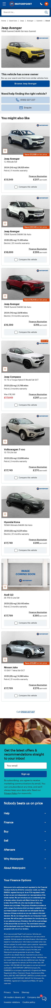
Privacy (7, 992)
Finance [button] (8, 822)
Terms (16, 992)
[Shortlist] (46, 4)
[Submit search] (46, 12)
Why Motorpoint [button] (13, 858)
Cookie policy (28, 1002)
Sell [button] (6, 840)
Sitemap (25, 992)
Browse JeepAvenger (26, 84)
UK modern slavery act (14, 997)
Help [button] (7, 813)
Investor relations (12, 1002)
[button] (4, 3)
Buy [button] (6, 831)
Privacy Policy (11, 793)
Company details (35, 997)
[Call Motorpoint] (41, 4)
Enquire (28, 108)
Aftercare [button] (9, 849)
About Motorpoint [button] (14, 867)
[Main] (21, 4)
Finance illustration (38, 176)
